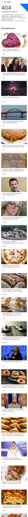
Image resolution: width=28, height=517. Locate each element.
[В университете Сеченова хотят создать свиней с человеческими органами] (14, 284)
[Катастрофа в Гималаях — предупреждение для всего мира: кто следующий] (14, 236)
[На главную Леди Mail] (8, 2)
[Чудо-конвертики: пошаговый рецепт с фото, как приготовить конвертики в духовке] (14, 428)
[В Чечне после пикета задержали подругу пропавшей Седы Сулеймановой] (14, 212)
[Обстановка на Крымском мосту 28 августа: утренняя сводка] (14, 116)
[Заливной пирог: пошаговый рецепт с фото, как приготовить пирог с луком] (14, 140)
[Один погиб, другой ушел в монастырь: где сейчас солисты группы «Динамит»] (14, 68)
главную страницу (19, 20)
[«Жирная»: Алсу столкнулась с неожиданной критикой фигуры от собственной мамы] (14, 453)
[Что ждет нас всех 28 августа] (14, 92)
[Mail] (5, 2)
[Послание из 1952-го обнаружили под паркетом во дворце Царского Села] (14, 164)
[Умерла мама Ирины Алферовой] (14, 356)
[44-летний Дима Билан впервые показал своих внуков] (14, 188)
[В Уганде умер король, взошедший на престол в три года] (14, 404)
